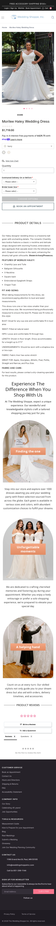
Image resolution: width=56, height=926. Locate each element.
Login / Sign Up (10, 8)
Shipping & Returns (10, 784)
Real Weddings (8, 835)
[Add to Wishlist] (50, 35)
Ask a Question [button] (29, 730)
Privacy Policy (9, 914)
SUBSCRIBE (43, 891)
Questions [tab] (25, 736)
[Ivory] (3, 152)
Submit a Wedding (10, 839)
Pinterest (36, 902)
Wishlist (21, 8)
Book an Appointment (11, 772)
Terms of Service (28, 914)
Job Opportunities (9, 812)
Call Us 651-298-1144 (16, 870)
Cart (48, 8)
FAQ (3, 788)
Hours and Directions (11, 780)
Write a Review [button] (29, 724)
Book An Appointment (30, 206)
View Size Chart (12, 161)
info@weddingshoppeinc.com (20, 865)
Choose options (28, 199)
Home (4, 27)
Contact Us (6, 776)
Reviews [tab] (8, 736)
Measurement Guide (10, 824)
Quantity (6, 165)
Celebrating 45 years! (11, 808)
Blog (4, 831)
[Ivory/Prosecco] (8, 152)
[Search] (52, 17)
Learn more (16, 139)
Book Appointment (33, 8)
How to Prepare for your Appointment (18, 828)
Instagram (24, 902)
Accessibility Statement (12, 792)
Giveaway (6, 843)
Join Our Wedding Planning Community (18, 847)
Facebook (18, 902)
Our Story (6, 804)
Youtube (30, 902)
